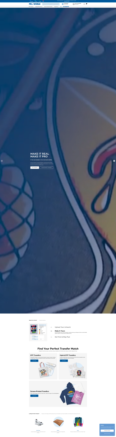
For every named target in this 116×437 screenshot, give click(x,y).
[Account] (84, 4)
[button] (86, 4)
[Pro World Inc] (34, 4)
